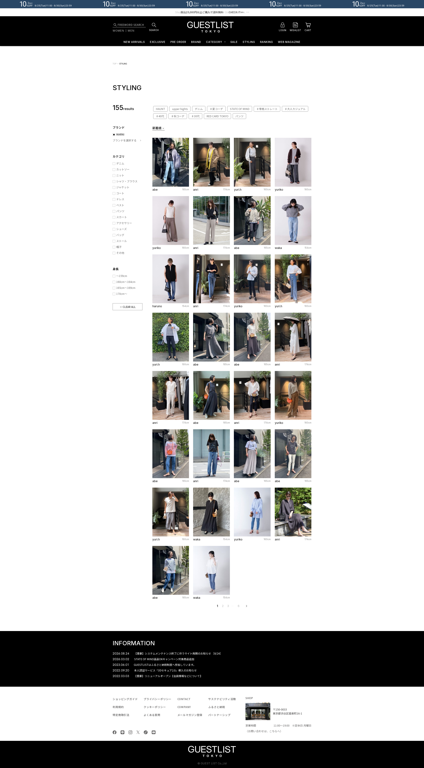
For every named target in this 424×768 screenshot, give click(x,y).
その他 (120, 253)
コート (120, 193)
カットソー (123, 169)
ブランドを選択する (124, 140)
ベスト (120, 205)
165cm (185, 189)
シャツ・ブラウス (126, 181)
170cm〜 (121, 294)
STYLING (249, 42)
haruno (157, 306)
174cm (226, 189)
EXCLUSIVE (157, 42)
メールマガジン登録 (190, 715)
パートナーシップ (219, 715)
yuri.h (237, 189)
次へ (246, 606)
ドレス (120, 199)
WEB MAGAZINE (289, 42)
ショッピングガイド (125, 699)
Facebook (114, 732)
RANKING (266, 42)
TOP (115, 63)
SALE (234, 42)
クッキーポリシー (155, 707)
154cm (308, 247)
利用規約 (118, 707)
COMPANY (184, 707)
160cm (267, 189)
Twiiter (138, 732)
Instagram (130, 732)
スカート (121, 217)
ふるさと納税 (216, 707)
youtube (154, 732)
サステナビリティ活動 (222, 699)
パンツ (120, 211)
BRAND (196, 42)
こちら (273, 731)
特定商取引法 (121, 715)
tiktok (146, 732)
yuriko (279, 189)
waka (278, 248)
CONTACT (184, 699)
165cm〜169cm (125, 288)
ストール (121, 241)
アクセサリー (124, 223)
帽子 (119, 247)
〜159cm (121, 276)
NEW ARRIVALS (134, 42)
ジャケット (122, 187)
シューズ (121, 229)
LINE (122, 732)
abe (155, 189)
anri (195, 189)
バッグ (120, 235)
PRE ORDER (178, 42)
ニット (120, 175)
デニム (120, 163)
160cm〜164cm (125, 282)
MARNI (120, 134)
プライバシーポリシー (157, 699)
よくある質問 (152, 715)
